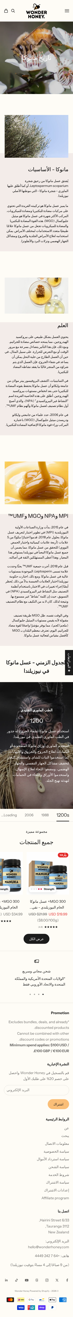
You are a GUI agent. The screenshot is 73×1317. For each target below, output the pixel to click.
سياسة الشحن (58, 1167)
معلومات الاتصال (57, 1143)
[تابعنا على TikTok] (16, 1280)
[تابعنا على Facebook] (67, 1280)
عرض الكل (36, 939)
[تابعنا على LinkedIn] (6, 1280)
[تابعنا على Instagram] (47, 1280)
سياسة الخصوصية (56, 1151)
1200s (62, 815)
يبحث (65, 1136)
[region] (36, 973)
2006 (29, 815)
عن (66, 1128)
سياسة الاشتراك (57, 1182)
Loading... (9, 815)
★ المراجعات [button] (69, 662)
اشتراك (58, 1104)
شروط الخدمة (58, 1175)
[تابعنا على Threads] (37, 1280)
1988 (45, 815)
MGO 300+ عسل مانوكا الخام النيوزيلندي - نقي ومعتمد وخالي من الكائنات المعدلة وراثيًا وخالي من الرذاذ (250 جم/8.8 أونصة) (48, 905)
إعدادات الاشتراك (56, 1190)
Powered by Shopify (39, 1291)
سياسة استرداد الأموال (53, 1159)
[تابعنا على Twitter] (57, 1280)
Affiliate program (55, 1198)
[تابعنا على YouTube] (27, 1280)
